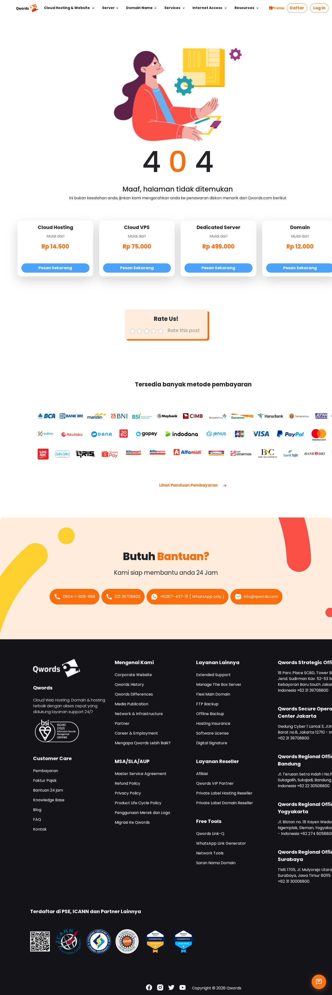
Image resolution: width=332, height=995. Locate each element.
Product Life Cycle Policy (138, 803)
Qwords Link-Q (210, 833)
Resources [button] (245, 7)
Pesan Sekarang (55, 268)
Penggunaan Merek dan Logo (142, 812)
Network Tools (210, 853)
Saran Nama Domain (216, 863)
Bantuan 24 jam (48, 790)
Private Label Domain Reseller (224, 803)
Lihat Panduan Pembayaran (188, 485)
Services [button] (172, 7)
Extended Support (213, 675)
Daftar (297, 8)
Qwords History (129, 684)
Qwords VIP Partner (215, 783)
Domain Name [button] (139, 7)
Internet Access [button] (207, 7)
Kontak (40, 829)
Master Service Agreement (140, 773)
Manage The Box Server (218, 684)
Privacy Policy (128, 793)
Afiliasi (202, 773)
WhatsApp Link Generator (221, 843)
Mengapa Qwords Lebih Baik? (143, 743)
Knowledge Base (48, 800)
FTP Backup (207, 704)
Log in (319, 8)
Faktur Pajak (45, 780)
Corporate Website (133, 675)
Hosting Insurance (213, 723)
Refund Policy (127, 783)
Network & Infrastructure (139, 714)
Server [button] (108, 7)
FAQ (37, 819)
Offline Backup (210, 714)
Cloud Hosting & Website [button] (67, 7)
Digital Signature (211, 743)
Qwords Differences (134, 694)
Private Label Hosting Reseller (224, 793)
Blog (37, 810)
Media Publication (131, 704)
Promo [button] (278, 8)
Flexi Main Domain (213, 694)
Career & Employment (136, 733)
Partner (122, 723)
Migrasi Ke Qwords (132, 822)
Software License (212, 733)
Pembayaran (45, 771)
